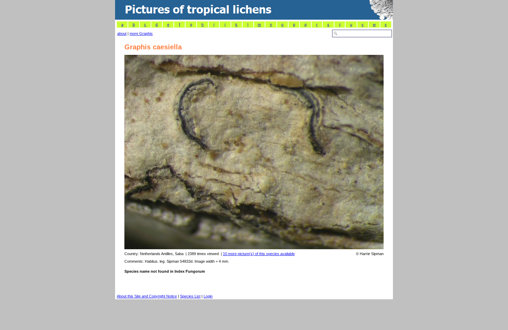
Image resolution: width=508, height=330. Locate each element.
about (121, 33)
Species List (190, 296)
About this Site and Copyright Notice (147, 296)
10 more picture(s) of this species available (259, 254)
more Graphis (141, 33)
